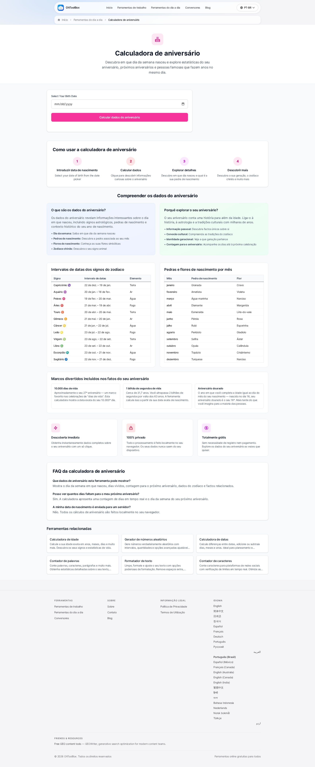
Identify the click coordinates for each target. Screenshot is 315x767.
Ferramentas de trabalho (131, 7)
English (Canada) (223, 677)
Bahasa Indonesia (223, 702)
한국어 (217, 621)
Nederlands (220, 707)
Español (218, 626)
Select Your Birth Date (64, 96)
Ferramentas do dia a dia (165, 7)
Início (109, 7)
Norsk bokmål (221, 713)
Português (219, 641)
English (217, 605)
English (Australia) (223, 672)
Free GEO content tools (67, 743)
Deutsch (218, 636)
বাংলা (215, 697)
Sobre (110, 606)
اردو (258, 723)
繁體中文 (218, 687)
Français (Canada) (224, 667)
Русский (218, 646)
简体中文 (218, 611)
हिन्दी (215, 692)
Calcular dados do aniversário (119, 117)
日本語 (217, 616)
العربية (257, 651)
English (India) (221, 682)
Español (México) (223, 662)
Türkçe (217, 718)
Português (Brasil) (224, 656)
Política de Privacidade (173, 606)
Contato (112, 612)
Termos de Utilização (172, 612)
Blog (207, 7)
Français (218, 631)
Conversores (192, 7)
